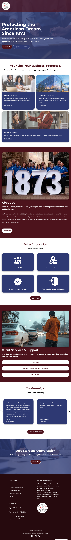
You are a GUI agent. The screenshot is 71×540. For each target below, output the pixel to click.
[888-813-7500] (10, 508)
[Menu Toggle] (67, 6)
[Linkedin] (35, 536)
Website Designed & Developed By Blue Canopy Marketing (35, 533)
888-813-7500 (17, 508)
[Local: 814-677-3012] (10, 512)
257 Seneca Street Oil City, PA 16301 (19, 518)
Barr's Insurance (38, 530)
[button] (1, 411)
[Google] (39, 536)
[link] (22, 508)
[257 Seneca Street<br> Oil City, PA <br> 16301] (10, 518)
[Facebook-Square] (32, 536)
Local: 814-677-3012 (19, 512)
